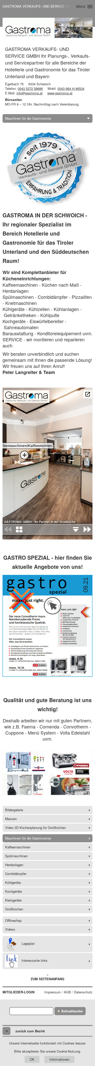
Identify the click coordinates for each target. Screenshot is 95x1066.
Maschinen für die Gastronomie (28, 118)
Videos (10, 929)
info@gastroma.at (29, 93)
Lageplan (28, 943)
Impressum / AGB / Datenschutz (68, 992)
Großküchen (14, 909)
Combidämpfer (15, 873)
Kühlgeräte (13, 882)
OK (32, 1059)
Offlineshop (13, 920)
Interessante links (35, 960)
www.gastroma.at (59, 93)
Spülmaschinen (16, 855)
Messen (11, 818)
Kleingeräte (13, 900)
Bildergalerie (14, 809)
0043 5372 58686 (30, 88)
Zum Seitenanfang (47, 978)
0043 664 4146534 (71, 88)
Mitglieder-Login (18, 992)
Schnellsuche (72, 1011)
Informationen (59, 1059)
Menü (80, 6)
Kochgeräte (13, 891)
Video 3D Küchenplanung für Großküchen (35, 827)
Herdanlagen (14, 864)
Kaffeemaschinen (17, 847)
